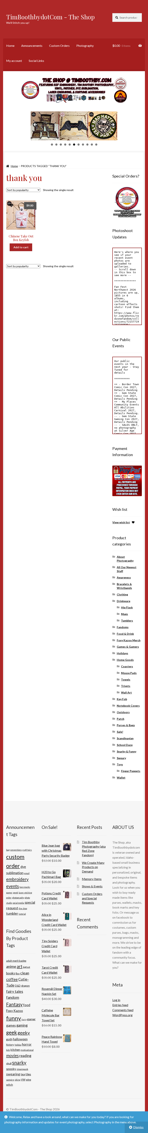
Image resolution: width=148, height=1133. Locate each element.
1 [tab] (52, 144)
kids (8, 1050)
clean (24, 973)
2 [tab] (56, 144)
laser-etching (25, 892)
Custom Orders (59, 45)
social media (18, 903)
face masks (24, 887)
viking (17, 1079)
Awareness (124, 577)
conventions (16, 850)
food (26, 1005)
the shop (23, 908)
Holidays (122, 653)
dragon (25, 985)
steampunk (22, 1069)
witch (9, 1084)
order (9, 897)
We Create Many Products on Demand (93, 867)
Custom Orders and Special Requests (92, 898)
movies (12, 1055)
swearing (13, 1074)
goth (9, 1039)
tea (23, 1074)
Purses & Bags (126, 725)
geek (15, 892)
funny (13, 1018)
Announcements (31, 45)
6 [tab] (74, 144)
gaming (22, 1025)
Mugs (124, 614)
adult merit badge (16, 960)
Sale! (120, 731)
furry (24, 1019)
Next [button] (112, 125)
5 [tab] (70, 144)
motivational (27, 1050)
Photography (85, 45)
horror (27, 1044)
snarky (19, 1062)
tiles (28, 1074)
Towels (125, 679)
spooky (11, 1069)
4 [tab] (65, 144)
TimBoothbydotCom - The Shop (50, 17)
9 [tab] (87, 144)
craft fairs (27, 850)
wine (28, 1079)
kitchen (15, 1049)
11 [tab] (96, 144)
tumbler (12, 913)
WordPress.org (122, 1015)
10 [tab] (92, 144)
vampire (10, 1079)
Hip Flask (127, 607)
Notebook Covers (128, 705)
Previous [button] (35, 125)
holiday (18, 1044)
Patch (120, 718)
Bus (18, 973)
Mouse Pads (129, 673)
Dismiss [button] (138, 1127)
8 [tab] (83, 144)
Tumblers (127, 620)
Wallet (121, 777)
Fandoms (123, 627)
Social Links (36, 60)
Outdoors (123, 712)
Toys (120, 764)
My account (14, 60)
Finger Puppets (130, 771)
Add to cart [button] (21, 247)
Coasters (127, 666)
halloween (20, 1039)
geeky (24, 1032)
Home (10, 45)
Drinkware (123, 601)
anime (11, 966)
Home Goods (125, 659)
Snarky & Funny (126, 751)
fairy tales (14, 991)
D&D (18, 985)
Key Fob (122, 699)
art (19, 966)
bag (8, 850)
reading (25, 1056)
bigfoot (26, 967)
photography (18, 897)
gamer (9, 892)
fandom (12, 997)
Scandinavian (125, 738)
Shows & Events (92, 886)
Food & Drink (125, 633)
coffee (12, 979)
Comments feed (122, 1010)
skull (9, 1063)
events (12, 886)
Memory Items (92, 879)
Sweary (121, 758)
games (11, 1025)
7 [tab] (78, 144)
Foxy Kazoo (14, 1011)
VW (23, 1079)
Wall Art (126, 692)
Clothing (122, 594)
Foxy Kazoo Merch (128, 640)
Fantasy (14, 1004)
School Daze (125, 745)
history (10, 1044)
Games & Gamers (128, 646)
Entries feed (120, 1005)
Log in (116, 1000)
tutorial (22, 914)
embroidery (17, 879)
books (10, 973)
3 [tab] (61, 144)
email (26, 873)
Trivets (125, 686)
